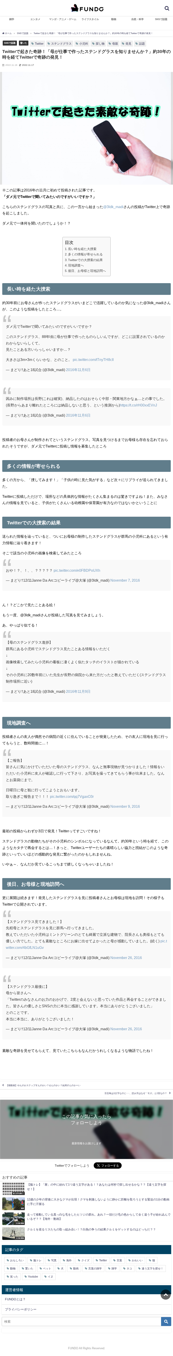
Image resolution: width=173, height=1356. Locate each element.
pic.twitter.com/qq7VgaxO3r (72, 796)
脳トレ (37, 1260)
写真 (54, 1260)
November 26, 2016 (126, 957)
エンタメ (35, 19)
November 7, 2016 (125, 580)
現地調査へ (76, 265)
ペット (47, 1268)
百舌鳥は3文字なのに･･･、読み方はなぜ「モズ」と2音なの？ (136, 1093)
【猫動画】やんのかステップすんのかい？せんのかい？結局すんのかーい (43, 1085)
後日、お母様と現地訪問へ (87, 270)
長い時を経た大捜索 (82, 248)
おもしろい (17, 1260)
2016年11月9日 (78, 691)
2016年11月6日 (78, 370)
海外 (69, 1260)
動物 (113, 19)
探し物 (100, 43)
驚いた (23, 43)
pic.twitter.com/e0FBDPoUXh (77, 570)
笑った (14, 1276)
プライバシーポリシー (20, 1309)
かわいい (137, 1260)
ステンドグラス (61, 43)
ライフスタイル (90, 19)
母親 (115, 43)
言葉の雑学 (95, 1268)
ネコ (129, 1268)
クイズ (85, 1260)
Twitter (39, 43)
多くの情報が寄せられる (85, 254)
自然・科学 (137, 19)
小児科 (83, 43)
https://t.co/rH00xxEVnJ (138, 405)
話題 (142, 43)
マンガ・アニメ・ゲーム (62, 19)
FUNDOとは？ (15, 1299)
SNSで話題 (161, 19)
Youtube (33, 1276)
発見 (128, 43)
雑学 (11, 19)
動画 (76, 1268)
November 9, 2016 (125, 806)
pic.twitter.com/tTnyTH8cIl (93, 359)
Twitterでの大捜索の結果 (85, 260)
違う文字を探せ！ (152, 1268)
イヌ (50, 1276)
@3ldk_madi (113, 207)
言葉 (119, 1260)
